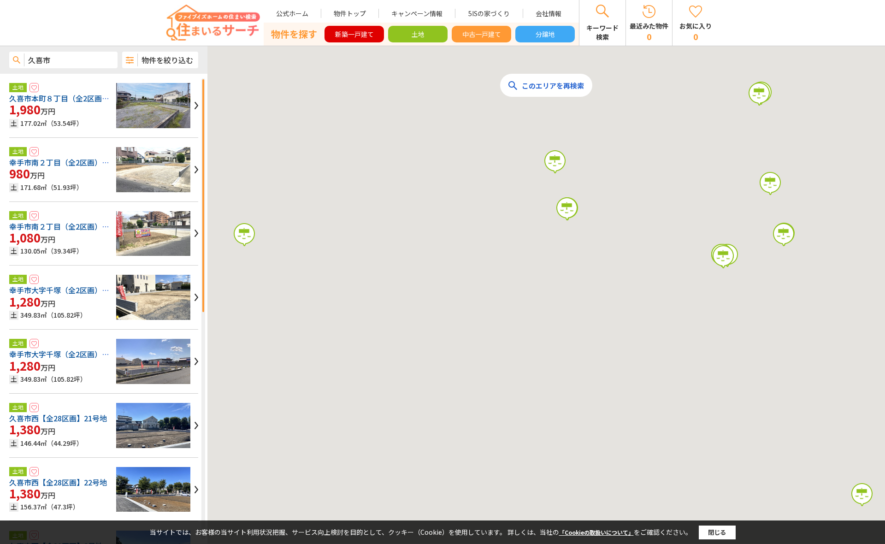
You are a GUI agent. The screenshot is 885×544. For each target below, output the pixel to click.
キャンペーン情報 (416, 13)
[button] (244, 235)
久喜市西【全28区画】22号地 (58, 482)
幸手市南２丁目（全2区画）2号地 (65, 162)
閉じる (717, 532)
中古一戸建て (481, 34)
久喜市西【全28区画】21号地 (58, 418)
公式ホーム (292, 13)
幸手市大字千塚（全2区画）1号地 (65, 290)
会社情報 (548, 13)
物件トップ (350, 13)
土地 (418, 34)
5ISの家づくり (489, 13)
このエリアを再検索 (553, 85)
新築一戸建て (354, 34)
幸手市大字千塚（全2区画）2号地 (65, 354)
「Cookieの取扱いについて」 (596, 532)
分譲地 (545, 34)
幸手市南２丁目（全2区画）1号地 (65, 226)
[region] (103, 309)
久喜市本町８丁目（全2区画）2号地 (68, 98)
